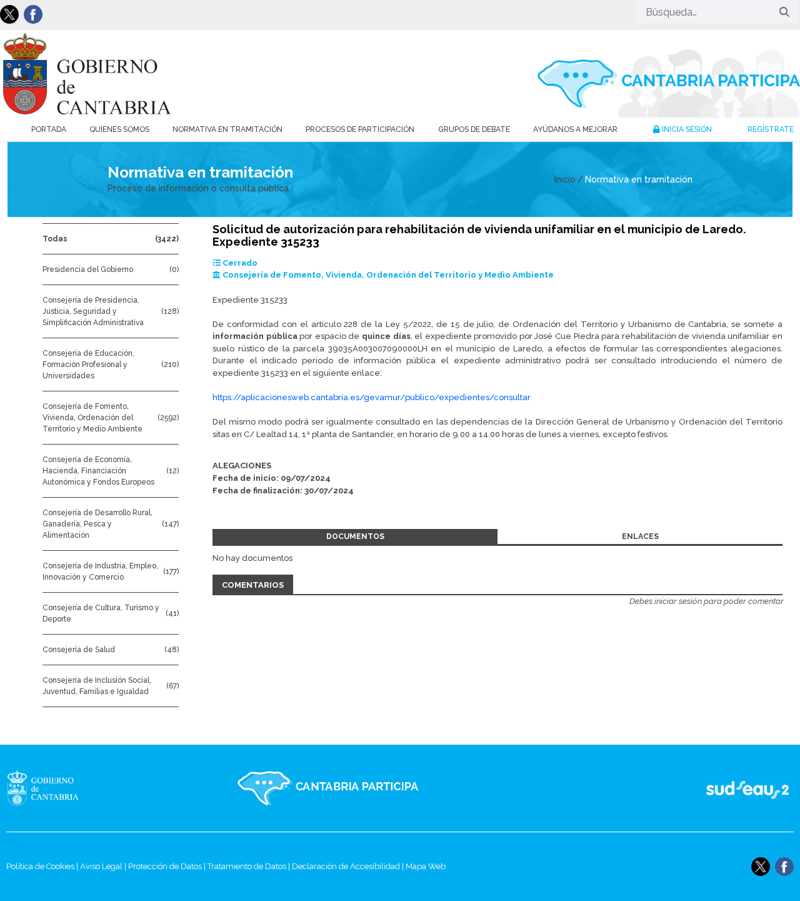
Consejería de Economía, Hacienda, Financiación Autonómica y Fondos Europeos (98, 470)
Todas (55, 238)
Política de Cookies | (43, 866)
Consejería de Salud (78, 649)
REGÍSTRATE (771, 129)
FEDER (776, 788)
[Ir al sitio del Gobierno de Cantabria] (65, 788)
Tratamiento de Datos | (250, 866)
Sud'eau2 (625, 788)
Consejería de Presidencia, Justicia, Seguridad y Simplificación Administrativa (93, 311)
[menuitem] (48, 129)
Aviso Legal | (104, 866)
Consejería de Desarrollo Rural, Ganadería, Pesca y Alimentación (97, 524)
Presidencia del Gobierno (87, 269)
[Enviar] (784, 12)
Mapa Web (426, 866)
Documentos (355, 536)
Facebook (33, 14)
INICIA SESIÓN (686, 129)
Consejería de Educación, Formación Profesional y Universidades (88, 364)
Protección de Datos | (168, 866)
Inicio (565, 179)
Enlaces (640, 536)
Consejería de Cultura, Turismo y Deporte (100, 613)
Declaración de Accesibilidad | (349, 866)
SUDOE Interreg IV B (739, 788)
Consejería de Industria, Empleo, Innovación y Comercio (100, 571)
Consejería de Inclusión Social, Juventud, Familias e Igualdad (96, 686)
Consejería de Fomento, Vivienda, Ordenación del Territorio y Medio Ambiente (92, 417)
